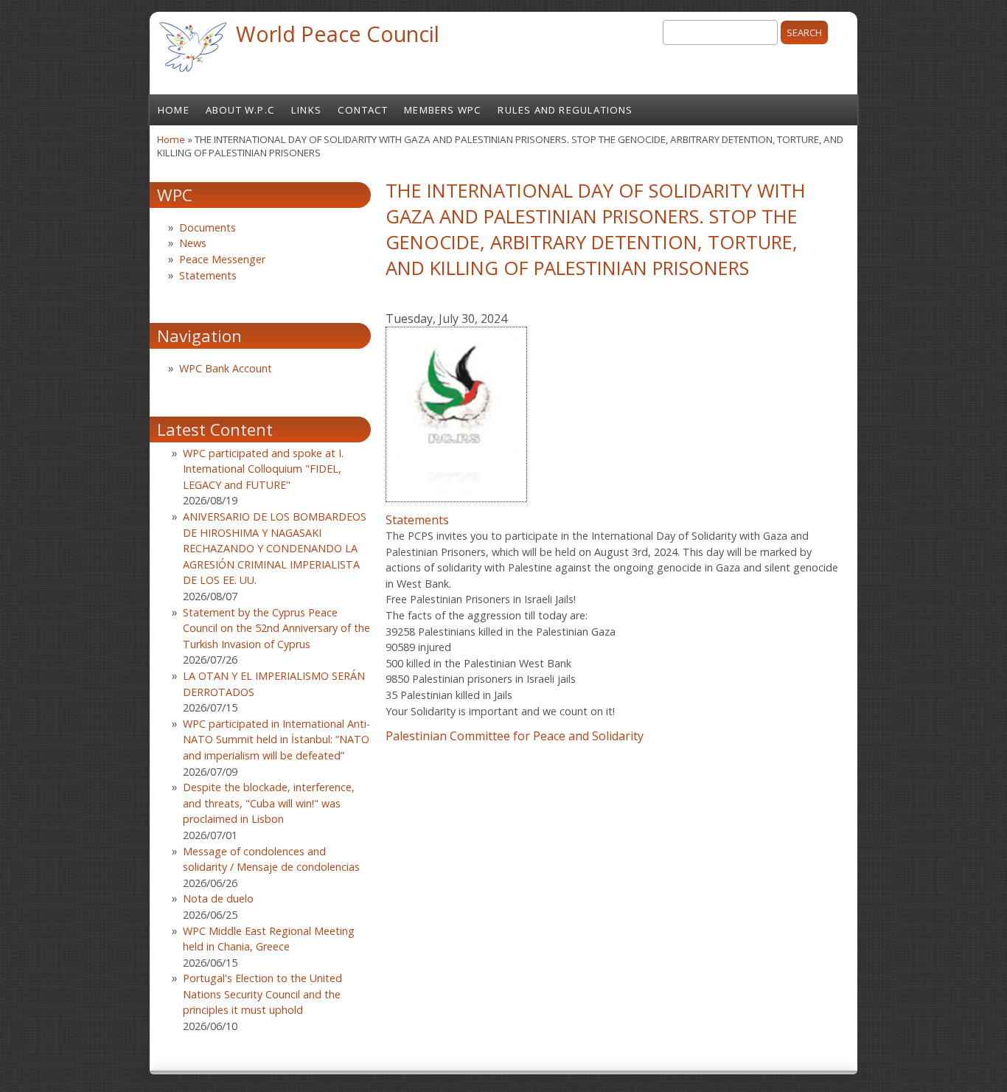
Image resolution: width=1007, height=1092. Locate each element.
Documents (207, 227)
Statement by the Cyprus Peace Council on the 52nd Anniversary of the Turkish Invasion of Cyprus (276, 628)
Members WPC (442, 109)
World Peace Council (337, 33)
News (192, 243)
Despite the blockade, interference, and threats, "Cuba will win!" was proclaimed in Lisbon (269, 803)
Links (306, 109)
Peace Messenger (222, 259)
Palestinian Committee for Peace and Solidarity (515, 736)
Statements (417, 520)
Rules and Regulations (565, 109)
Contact (363, 109)
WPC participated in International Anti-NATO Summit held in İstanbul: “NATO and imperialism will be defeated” (276, 739)
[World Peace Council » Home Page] (193, 74)
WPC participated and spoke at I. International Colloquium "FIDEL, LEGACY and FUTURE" (263, 469)
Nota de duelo (218, 898)
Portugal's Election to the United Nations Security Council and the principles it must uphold (262, 994)
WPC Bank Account (225, 368)
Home (173, 109)
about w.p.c (240, 109)
